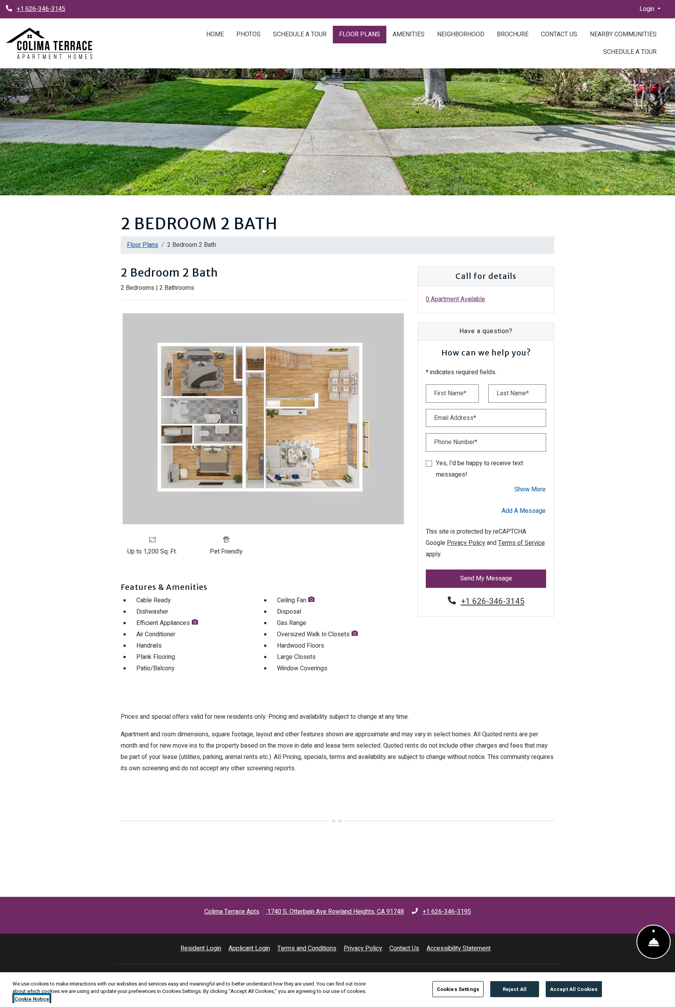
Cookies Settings (458, 989)
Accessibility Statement (459, 948)
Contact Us (559, 34)
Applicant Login (249, 948)
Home (215, 34)
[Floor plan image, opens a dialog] (263, 419)
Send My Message (486, 578)
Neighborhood (460, 34)
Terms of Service (521, 543)
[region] (337, 989)
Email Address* (455, 418)
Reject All (515, 989)
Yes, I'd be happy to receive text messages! (479, 469)
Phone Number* (455, 442)
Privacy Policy (466, 543)
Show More (530, 489)
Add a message (524, 511)
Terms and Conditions (306, 948)
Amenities (409, 34)
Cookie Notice (31, 999)
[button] (650, 9)
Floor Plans (359, 34)
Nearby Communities (623, 34)
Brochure (513, 34)
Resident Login (200, 948)
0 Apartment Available (455, 299)
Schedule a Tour (300, 34)
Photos (248, 34)
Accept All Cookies (574, 989)
